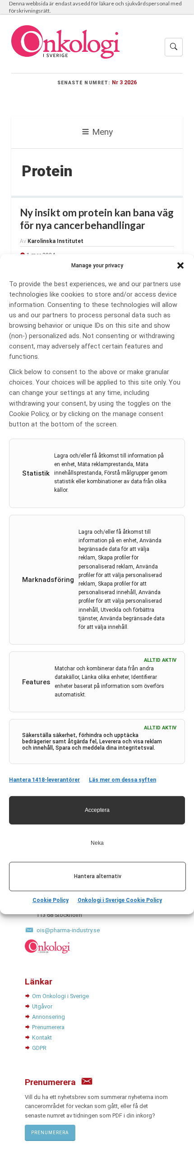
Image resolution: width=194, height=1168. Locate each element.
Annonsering (48, 1016)
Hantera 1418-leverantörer (44, 780)
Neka (97, 843)
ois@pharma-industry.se (68, 930)
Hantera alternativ (97, 876)
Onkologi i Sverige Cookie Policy (120, 900)
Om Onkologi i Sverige (60, 996)
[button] (180, 265)
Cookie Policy (50, 900)
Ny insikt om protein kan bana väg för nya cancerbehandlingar (97, 218)
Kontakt (42, 1037)
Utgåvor (42, 1006)
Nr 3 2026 (124, 82)
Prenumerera (48, 1027)
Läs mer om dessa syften (122, 780)
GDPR (39, 1047)
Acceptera (97, 810)
